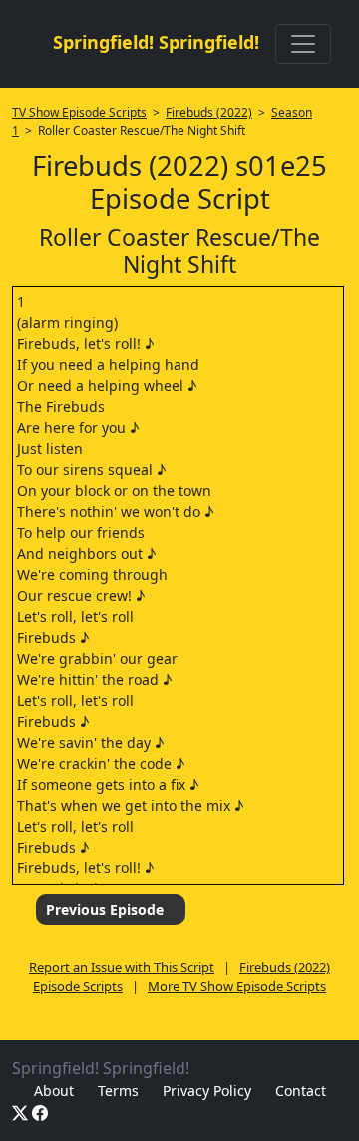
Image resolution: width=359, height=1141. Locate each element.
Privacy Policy (207, 1090)
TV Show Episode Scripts (79, 112)
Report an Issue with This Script (121, 967)
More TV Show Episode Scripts (237, 986)
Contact (300, 1090)
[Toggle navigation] (303, 44)
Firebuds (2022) (209, 112)
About (54, 1090)
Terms (118, 1090)
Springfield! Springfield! (156, 42)
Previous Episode (105, 909)
